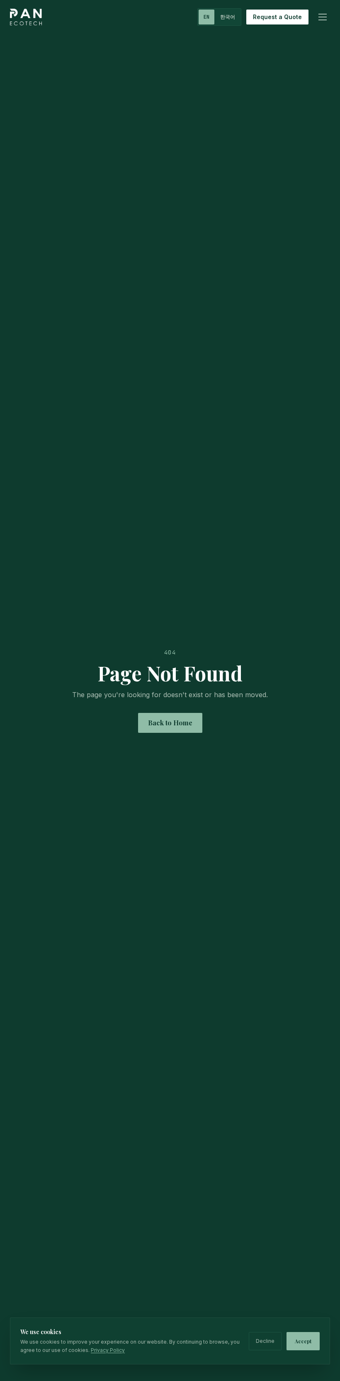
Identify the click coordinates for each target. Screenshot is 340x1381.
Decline (265, 1341)
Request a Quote (277, 16)
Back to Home (170, 722)
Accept (303, 1341)
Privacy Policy (108, 1350)
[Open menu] (322, 17)
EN (206, 17)
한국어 (227, 17)
